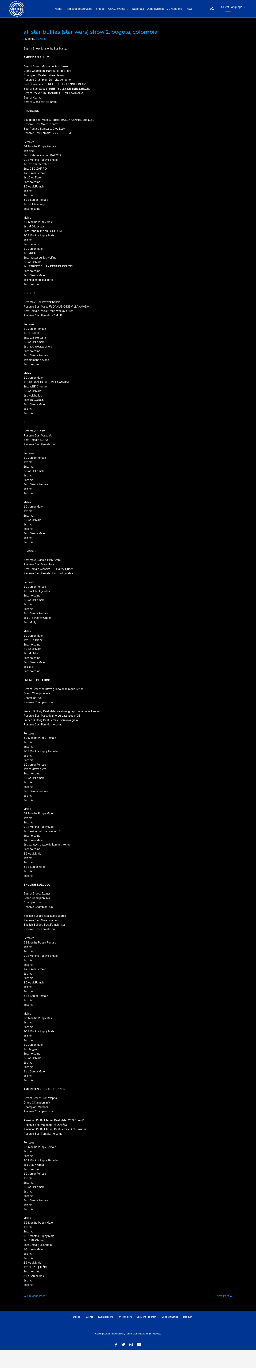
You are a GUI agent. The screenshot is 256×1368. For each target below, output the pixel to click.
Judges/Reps (155, 8)
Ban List (187, 1316)
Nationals (138, 8)
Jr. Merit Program (146, 1316)
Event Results (105, 1316)
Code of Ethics (169, 1316)
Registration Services (79, 8)
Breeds (100, 8)
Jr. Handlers (174, 8)
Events (89, 1316)
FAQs (188, 8)
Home (58, 8)
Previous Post (34, 1296)
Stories (29, 38)
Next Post (224, 1296)
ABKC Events (116, 8)
